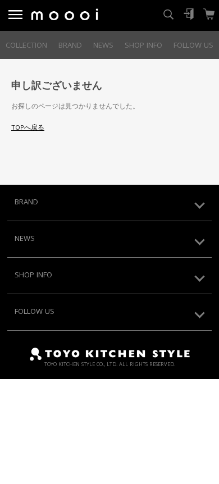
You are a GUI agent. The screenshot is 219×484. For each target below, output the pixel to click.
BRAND (70, 46)
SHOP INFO (143, 46)
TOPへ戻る (27, 128)
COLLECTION (26, 46)
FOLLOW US (193, 46)
